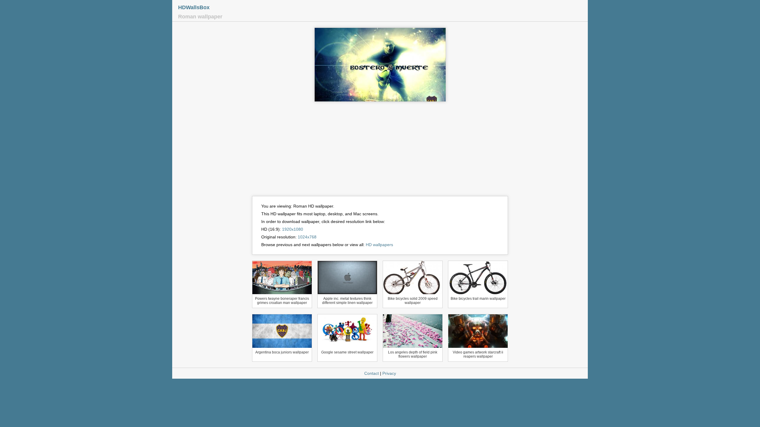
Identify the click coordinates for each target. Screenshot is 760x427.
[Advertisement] (380, 151)
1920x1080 (292, 229)
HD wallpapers (379, 244)
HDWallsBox (194, 7)
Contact (371, 373)
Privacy (389, 373)
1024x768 (307, 237)
